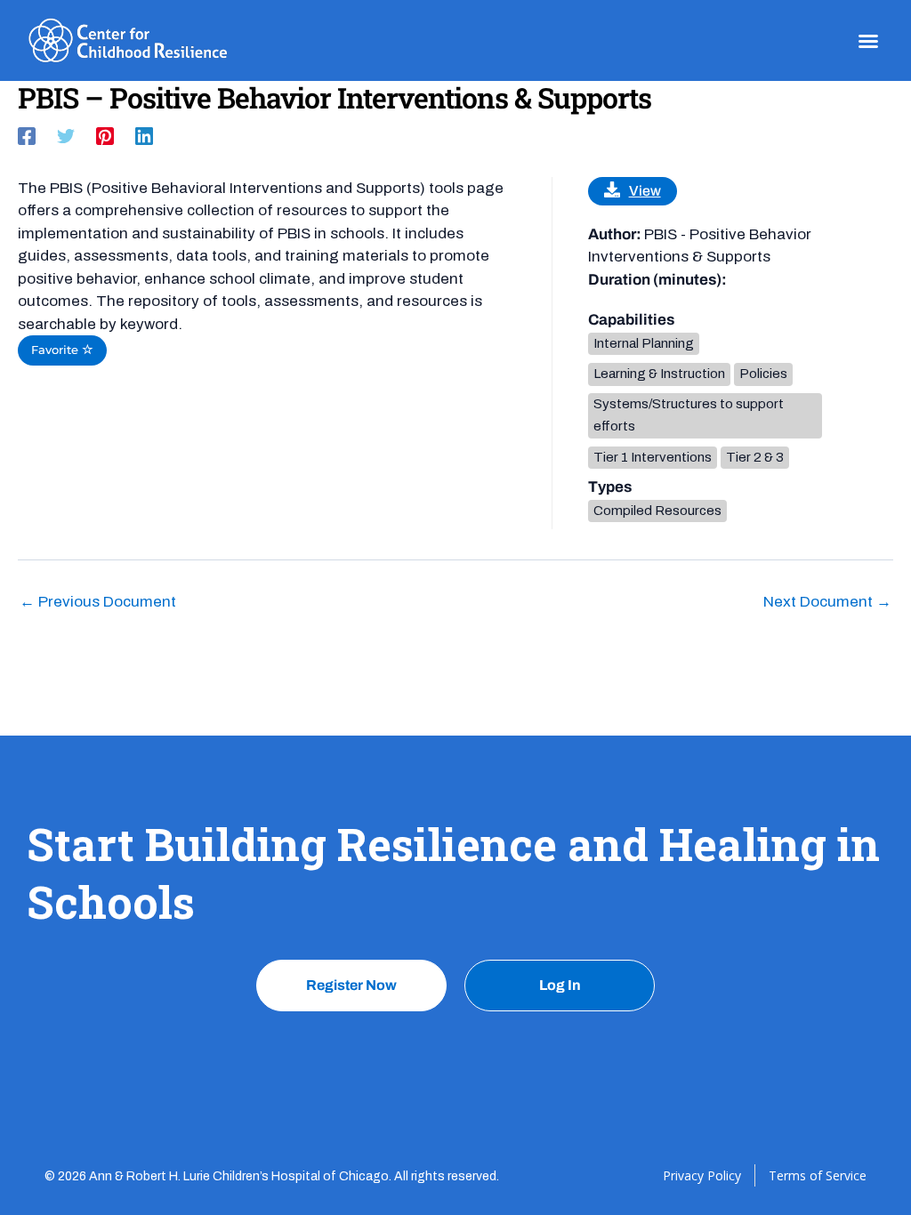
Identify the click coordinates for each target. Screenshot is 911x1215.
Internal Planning (643, 343)
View (645, 190)
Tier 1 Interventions (652, 457)
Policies (763, 373)
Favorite (56, 350)
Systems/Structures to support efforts (688, 415)
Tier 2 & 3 (755, 457)
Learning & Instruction (659, 373)
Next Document (827, 601)
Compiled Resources (657, 510)
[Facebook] (27, 135)
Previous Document (98, 601)
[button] (868, 41)
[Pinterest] (105, 135)
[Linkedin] (144, 135)
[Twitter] (66, 135)
